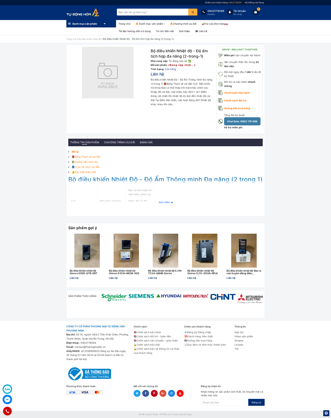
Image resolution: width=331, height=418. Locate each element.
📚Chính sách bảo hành (147, 332)
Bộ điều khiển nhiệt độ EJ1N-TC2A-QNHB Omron (165, 272)
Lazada (238, 344)
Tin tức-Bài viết (165, 31)
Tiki (236, 348)
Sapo (189, 414)
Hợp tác (239, 332)
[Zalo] (7, 389)
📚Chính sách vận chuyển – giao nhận (156, 340)
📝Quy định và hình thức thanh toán (205, 344)
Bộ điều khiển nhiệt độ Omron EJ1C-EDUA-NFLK (202, 272)
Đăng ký (256, 402)
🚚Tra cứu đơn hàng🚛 (215, 23)
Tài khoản (239, 11)
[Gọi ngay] (7, 411)
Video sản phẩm (243, 336)
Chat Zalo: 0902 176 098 (242, 121)
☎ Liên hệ (201, 31)
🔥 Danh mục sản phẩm (150, 23)
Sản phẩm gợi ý (82, 228)
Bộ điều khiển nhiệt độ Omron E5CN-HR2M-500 (124, 272)
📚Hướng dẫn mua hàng (198, 340)
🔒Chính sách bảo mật (147, 344)
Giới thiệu (184, 31)
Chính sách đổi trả (235, 100)
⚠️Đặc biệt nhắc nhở (84, 172)
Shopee (238, 340)
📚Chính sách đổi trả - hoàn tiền (152, 336)
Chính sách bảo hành (237, 92)
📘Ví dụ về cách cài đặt (85, 166)
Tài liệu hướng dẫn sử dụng (135, 31)
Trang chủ (124, 23)
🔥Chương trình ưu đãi (183, 23)
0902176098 (216, 11)
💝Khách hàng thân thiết (198, 336)
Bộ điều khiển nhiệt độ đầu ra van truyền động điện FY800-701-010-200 (244, 272)
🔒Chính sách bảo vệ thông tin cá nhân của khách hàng (156, 350)
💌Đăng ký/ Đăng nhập (197, 332)
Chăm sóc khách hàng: (223, 2)
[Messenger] (7, 399)
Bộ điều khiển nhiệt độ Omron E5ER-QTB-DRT (83, 272)
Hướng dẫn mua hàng (237, 108)
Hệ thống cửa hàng (254, 2)
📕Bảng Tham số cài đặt (86, 156)
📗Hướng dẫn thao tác (85, 161)
